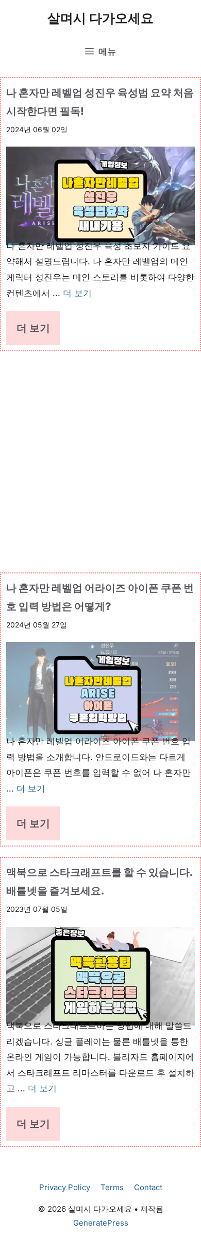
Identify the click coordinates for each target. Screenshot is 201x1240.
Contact (148, 1187)
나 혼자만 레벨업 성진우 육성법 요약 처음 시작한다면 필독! (100, 101)
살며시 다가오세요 (100, 18)
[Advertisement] (100, 456)
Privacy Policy (64, 1187)
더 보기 (77, 293)
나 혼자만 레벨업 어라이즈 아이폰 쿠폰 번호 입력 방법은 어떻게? (100, 597)
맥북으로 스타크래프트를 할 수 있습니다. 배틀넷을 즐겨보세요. (99, 881)
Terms (112, 1187)
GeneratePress (100, 1223)
